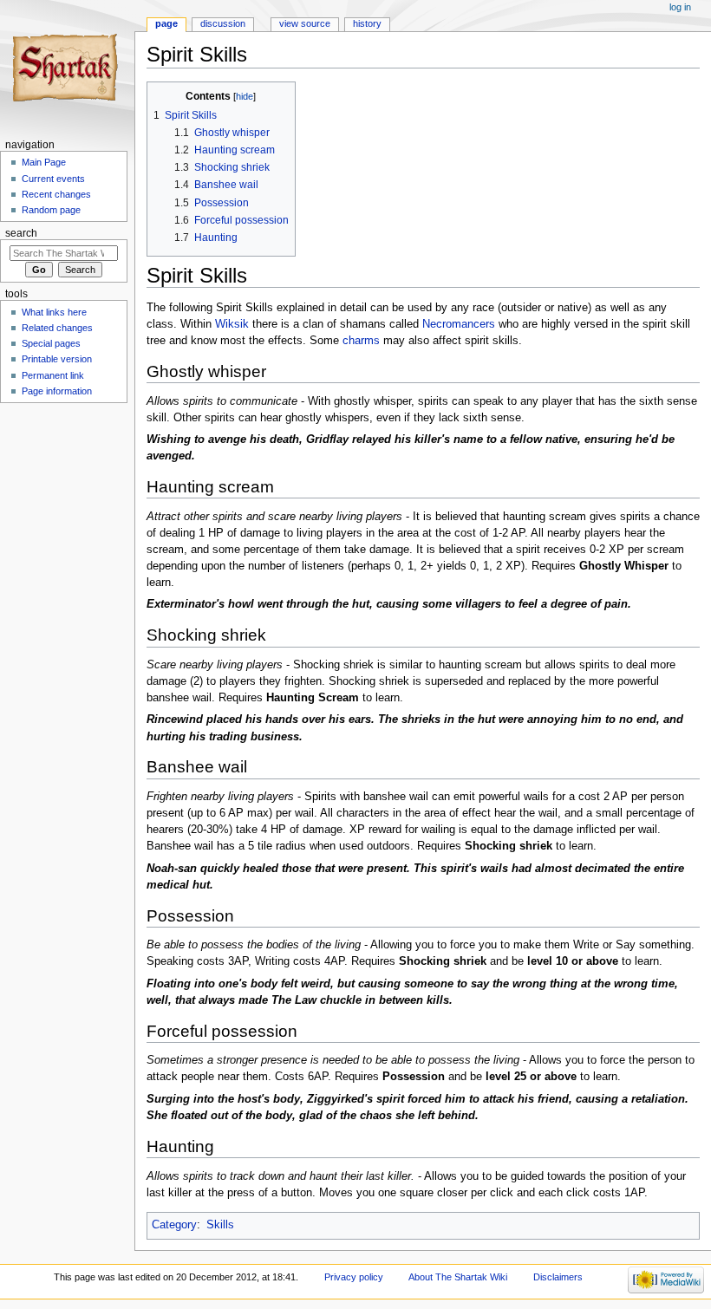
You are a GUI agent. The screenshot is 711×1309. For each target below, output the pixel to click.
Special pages (51, 343)
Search (21, 233)
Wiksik (232, 324)
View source (304, 23)
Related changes (57, 327)
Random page (51, 210)
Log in (680, 7)
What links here (54, 312)
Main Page (44, 162)
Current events (53, 178)
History (367, 23)
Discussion (222, 23)
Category (174, 1225)
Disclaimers (558, 1277)
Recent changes (56, 194)
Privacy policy (353, 1277)
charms (361, 341)
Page (166, 23)
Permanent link (53, 375)
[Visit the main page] (67, 67)
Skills (220, 1225)
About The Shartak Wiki (457, 1277)
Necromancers (458, 324)
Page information (57, 391)
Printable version (57, 359)
